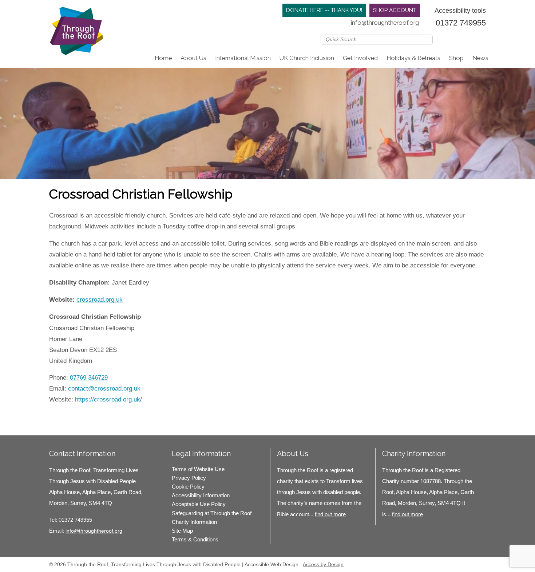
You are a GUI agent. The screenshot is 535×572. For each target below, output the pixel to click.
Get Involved (360, 58)
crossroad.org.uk (99, 299)
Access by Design (323, 564)
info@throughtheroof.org (385, 22)
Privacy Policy (189, 478)
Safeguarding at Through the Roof (211, 513)
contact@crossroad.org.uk (104, 388)
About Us (193, 58)
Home (163, 58)
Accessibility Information (201, 495)
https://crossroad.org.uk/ (108, 399)
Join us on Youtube (481, 39)
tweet (67, 414)
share (58, 414)
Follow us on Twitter (449, 39)
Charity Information (194, 522)
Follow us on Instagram (470, 39)
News (480, 58)
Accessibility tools (460, 10)
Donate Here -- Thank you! (324, 10)
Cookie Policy (188, 486)
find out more (330, 514)
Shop (456, 58)
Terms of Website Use (198, 469)
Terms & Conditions (195, 539)
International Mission (243, 58)
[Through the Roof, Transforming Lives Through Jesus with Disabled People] (76, 33)
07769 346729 (89, 377)
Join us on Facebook (460, 39)
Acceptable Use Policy (199, 504)
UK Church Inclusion (307, 58)
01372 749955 (461, 22)
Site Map (182, 531)
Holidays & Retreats (413, 58)
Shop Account (394, 10)
